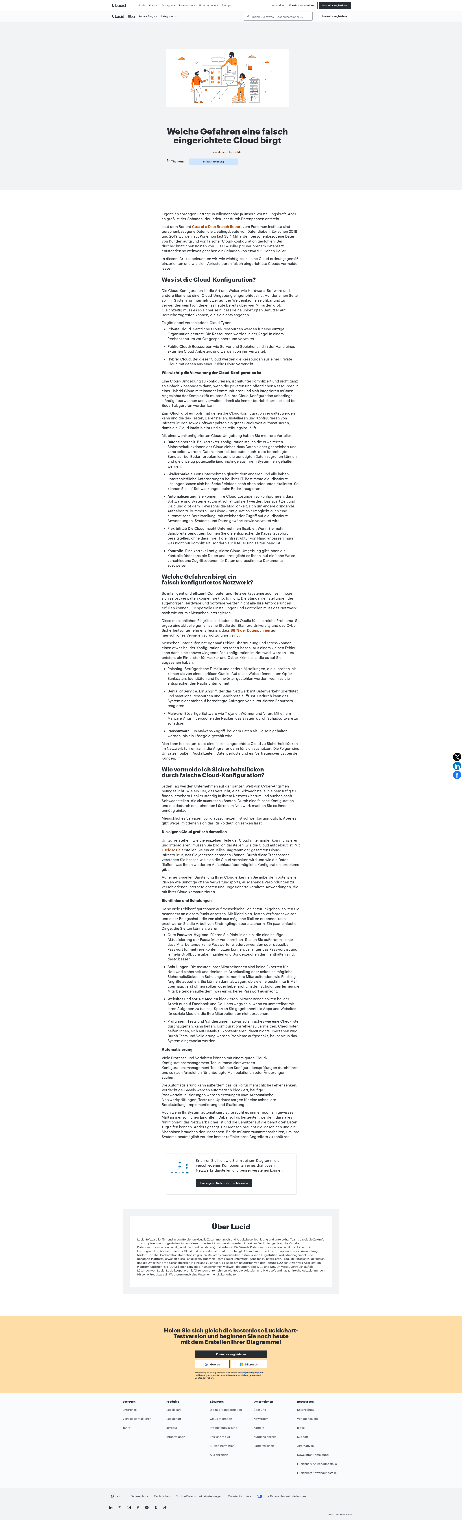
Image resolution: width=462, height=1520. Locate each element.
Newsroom (261, 1418)
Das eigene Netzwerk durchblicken (224, 1183)
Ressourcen (186, 5)
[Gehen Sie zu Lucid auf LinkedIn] (111, 1507)
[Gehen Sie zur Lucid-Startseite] (124, 5)
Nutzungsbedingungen (249, 1372)
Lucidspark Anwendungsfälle (317, 1463)
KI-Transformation (222, 1445)
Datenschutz (305, 1409)
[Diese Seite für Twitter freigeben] (457, 757)
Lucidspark (173, 1409)
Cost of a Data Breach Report (217, 226)
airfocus (172, 1427)
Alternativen (305, 1445)
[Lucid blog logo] (124, 16)
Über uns (260, 1409)
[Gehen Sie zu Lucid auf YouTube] (147, 1507)
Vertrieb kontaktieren (302, 5)
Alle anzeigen (219, 1454)
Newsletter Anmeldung (313, 1454)
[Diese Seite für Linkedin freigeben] (457, 766)
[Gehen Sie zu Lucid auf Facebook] (138, 1507)
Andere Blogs (146, 16)
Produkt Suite (146, 5)
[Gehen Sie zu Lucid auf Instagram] (129, 1507)
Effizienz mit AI (220, 1436)
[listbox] (278, 16)
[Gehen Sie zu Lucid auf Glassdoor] (156, 1507)
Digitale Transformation (226, 1409)
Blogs (301, 1427)
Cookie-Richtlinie (239, 1496)
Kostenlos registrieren (334, 5)
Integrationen (175, 1436)
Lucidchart (173, 1418)
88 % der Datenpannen (250, 630)
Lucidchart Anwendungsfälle (317, 1472)
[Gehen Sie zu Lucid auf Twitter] (120, 1507)
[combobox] (280, 16)
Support (302, 1436)
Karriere (259, 1427)
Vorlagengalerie (308, 1418)
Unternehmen (207, 5)
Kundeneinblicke (265, 1436)
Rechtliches (162, 1496)
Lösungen (167, 5)
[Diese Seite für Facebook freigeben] (457, 775)
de (116, 1496)
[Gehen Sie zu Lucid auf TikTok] (165, 1507)
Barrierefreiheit (264, 1445)
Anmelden (277, 5)
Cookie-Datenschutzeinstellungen (199, 1496)
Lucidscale (171, 850)
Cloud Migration (221, 1418)
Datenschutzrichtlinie (237, 1375)
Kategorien (167, 16)
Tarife (126, 1427)
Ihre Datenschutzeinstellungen (285, 1496)
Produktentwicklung (213, 161)
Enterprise (228, 5)
